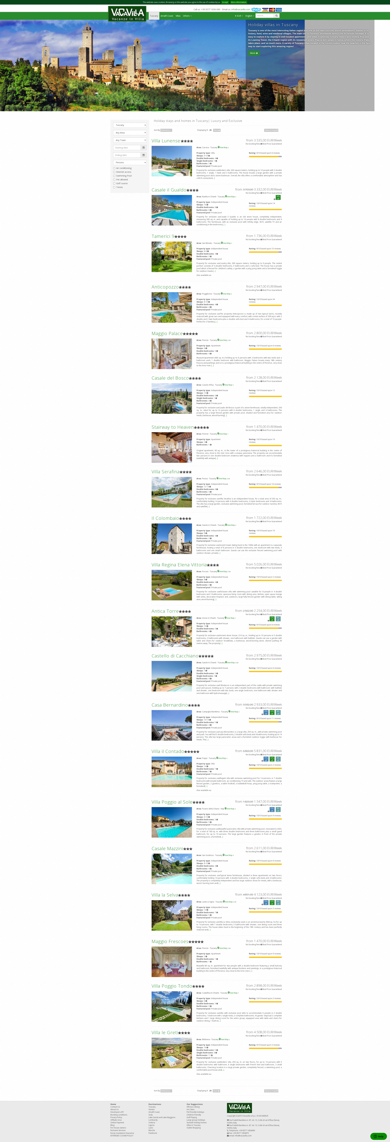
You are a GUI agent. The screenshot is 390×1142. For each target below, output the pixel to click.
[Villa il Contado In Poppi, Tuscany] (172, 771)
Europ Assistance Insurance (122, 1133)
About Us (114, 1109)
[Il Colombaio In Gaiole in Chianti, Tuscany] (172, 538)
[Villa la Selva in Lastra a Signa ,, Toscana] (172, 915)
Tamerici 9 (163, 236)
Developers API (117, 1112)
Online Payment (117, 1122)
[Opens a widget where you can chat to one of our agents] (378, 1136)
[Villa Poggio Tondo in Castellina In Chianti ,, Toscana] (172, 1006)
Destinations (155, 1104)
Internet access (123, 171)
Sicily (151, 1114)
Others (186, 15)
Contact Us (115, 1107)
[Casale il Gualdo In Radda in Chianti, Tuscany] (172, 210)
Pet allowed (122, 179)
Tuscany (154, 15)
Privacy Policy (116, 1117)
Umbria (152, 1122)
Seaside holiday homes (197, 1122)
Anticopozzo (165, 287)
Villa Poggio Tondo (172, 986)
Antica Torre (165, 611)
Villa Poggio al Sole (172, 802)
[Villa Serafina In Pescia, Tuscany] (172, 492)
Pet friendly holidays (195, 1112)
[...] (213, 178)
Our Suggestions (195, 1104)
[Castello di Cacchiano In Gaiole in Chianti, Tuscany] (172, 676)
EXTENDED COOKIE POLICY (121, 1135)
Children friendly (194, 1114)
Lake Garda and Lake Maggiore (162, 1117)
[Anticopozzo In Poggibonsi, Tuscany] (172, 307)
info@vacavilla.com (240, 9)
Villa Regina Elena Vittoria (179, 564)
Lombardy (153, 1120)
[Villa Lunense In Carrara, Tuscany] (172, 161)
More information (238, 2)
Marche (152, 1130)
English (249, 15)
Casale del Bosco (170, 378)
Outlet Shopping (194, 1127)
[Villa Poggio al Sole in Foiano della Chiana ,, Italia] (172, 822)
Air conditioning (123, 168)
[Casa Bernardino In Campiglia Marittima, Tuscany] (172, 725)
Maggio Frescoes (170, 941)
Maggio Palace (167, 333)
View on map (271, 130)
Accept (225, 2)
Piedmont (153, 1133)
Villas (178, 15)
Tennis (119, 187)
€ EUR (238, 15)
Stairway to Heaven (173, 427)
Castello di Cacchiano (175, 656)
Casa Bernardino (170, 705)
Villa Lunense (166, 140)
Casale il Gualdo (169, 190)
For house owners (118, 1127)
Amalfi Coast (167, 15)
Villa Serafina (166, 471)
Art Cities (190, 1109)
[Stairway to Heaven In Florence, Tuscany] (172, 447)
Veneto (152, 1109)
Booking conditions (118, 1114)
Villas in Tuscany (193, 1125)
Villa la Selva (165, 895)
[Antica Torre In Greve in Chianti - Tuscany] (172, 631)
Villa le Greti (165, 1032)
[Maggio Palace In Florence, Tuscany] (172, 353)
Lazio (151, 1127)
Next (216, 130)
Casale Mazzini (167, 848)
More (253, 53)
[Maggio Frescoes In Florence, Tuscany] (172, 961)
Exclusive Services (118, 1130)
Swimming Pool (124, 175)
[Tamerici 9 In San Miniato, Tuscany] (172, 256)
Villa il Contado (168, 751)
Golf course (122, 183)
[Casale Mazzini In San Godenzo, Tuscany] (172, 868)
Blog (112, 1125)
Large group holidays (196, 1120)
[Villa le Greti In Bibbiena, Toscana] (172, 1053)
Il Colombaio (165, 518)
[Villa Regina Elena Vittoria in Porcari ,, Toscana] (172, 585)
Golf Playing (192, 1117)
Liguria (151, 1125)
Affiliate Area (116, 1120)
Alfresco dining (193, 1107)
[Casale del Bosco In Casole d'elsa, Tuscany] (172, 398)
